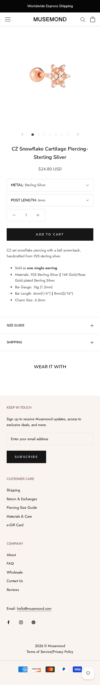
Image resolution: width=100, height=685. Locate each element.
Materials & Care (19, 516)
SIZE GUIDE (15, 325)
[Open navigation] (8, 19)
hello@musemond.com (34, 608)
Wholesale (15, 572)
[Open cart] (92, 19)
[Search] (82, 19)
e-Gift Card (15, 525)
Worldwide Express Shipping (50, 6)
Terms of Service (39, 651)
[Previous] (22, 134)
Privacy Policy (63, 651)
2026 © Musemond (50, 645)
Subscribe (26, 457)
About (11, 554)
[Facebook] (8, 622)
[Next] (78, 134)
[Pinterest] (33, 622)
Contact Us (15, 580)
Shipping (13, 490)
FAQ (10, 563)
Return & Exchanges (22, 499)
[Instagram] (21, 622)
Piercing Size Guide (22, 507)
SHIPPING (14, 342)
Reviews (13, 589)
